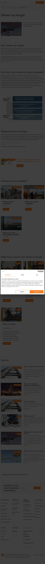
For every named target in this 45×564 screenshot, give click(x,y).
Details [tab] (22, 274)
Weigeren (22, 291)
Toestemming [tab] (8, 274)
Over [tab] (37, 274)
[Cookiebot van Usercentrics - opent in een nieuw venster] (38, 271)
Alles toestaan (37, 291)
